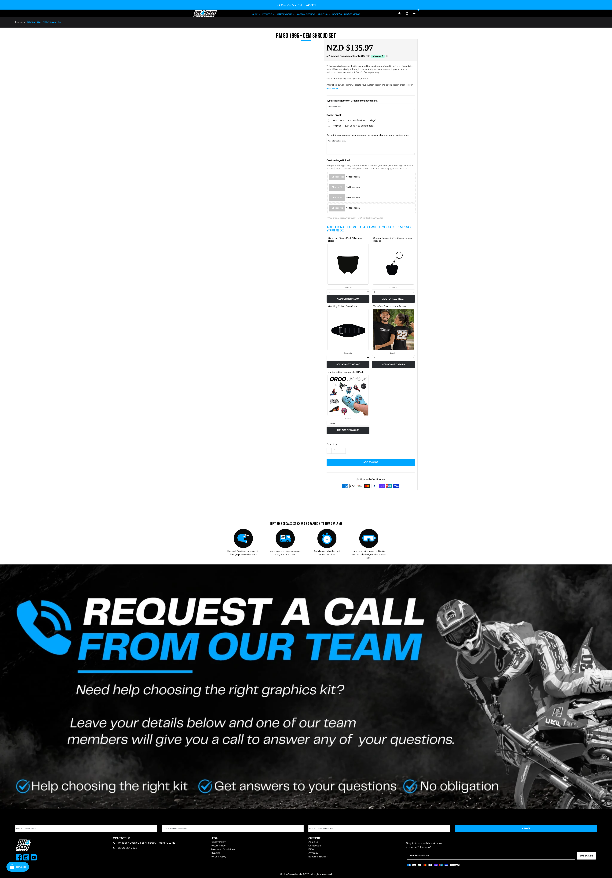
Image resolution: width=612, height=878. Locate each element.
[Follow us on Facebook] (18, 858)
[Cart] (414, 13)
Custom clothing (306, 14)
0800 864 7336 (127, 848)
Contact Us (121, 838)
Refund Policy (218, 857)
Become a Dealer (318, 857)
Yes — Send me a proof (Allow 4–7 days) (354, 121)
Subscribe (414, 838)
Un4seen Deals (284, 14)
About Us (323, 14)
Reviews (337, 14)
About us (313, 842)
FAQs (311, 849)
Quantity (348, 287)
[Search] (400, 13)
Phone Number (170, 822)
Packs (348, 418)
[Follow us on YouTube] (33, 858)
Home (18, 22)
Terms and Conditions (223, 849)
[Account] (407, 13)
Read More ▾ (332, 89)
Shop (255, 14)
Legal (215, 838)
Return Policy (218, 846)
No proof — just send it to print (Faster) (354, 126)
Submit (525, 828)
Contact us (314, 846)
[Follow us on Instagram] (26, 858)
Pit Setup (267, 14)
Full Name (20, 822)
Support (314, 838)
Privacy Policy (218, 842)
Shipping (215, 853)
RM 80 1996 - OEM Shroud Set (44, 22)
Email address (316, 822)
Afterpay (313, 853)
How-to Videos (352, 14)
